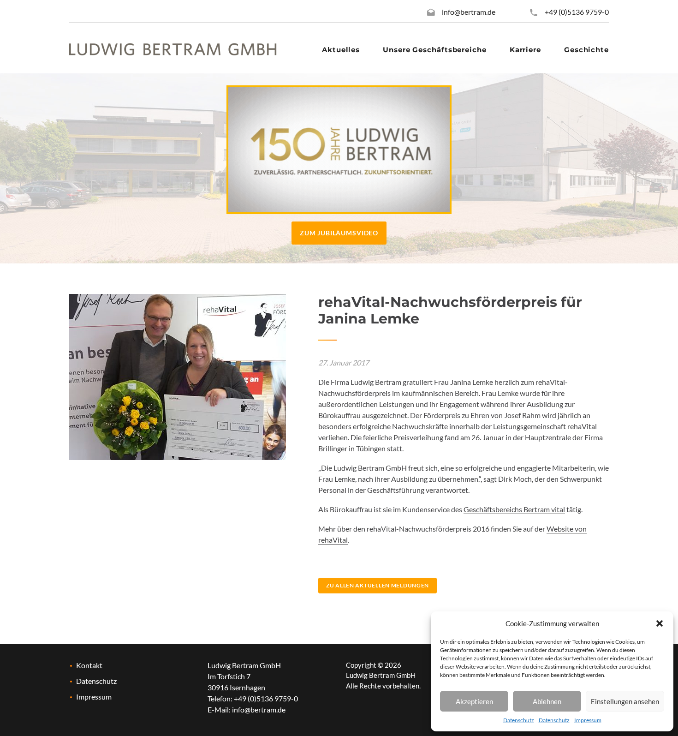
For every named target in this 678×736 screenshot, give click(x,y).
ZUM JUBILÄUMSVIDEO (339, 233)
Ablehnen (547, 701)
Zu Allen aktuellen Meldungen (377, 585)
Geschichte (586, 49)
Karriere (525, 49)
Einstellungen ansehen (625, 701)
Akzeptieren (474, 701)
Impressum (587, 720)
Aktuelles (341, 49)
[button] (659, 623)
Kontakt (89, 665)
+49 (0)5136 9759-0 (576, 11)
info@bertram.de (468, 11)
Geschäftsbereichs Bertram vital (514, 509)
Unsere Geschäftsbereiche (435, 49)
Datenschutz (518, 720)
